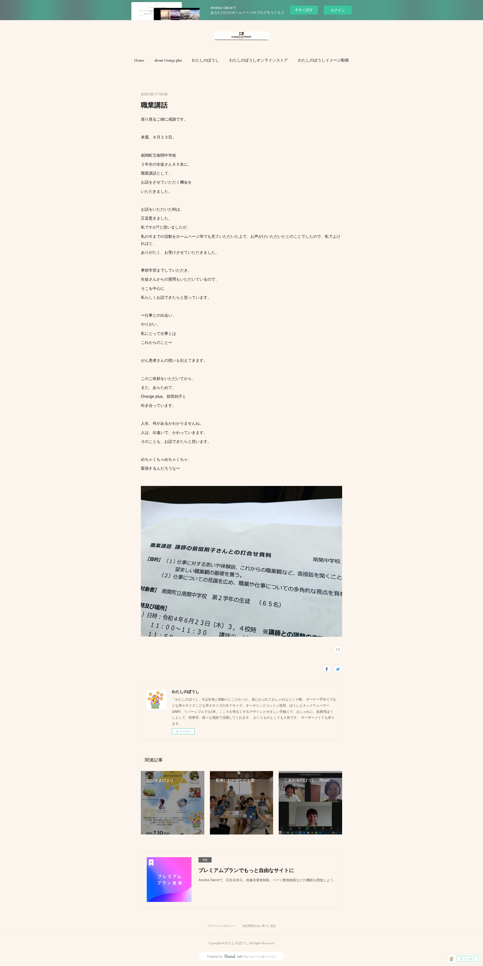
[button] (139, 60)
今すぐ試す (304, 9)
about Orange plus (168, 60)
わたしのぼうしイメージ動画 (323, 60)
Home (139, 60)
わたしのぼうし (205, 60)
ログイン (337, 10)
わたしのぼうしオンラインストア (258, 60)
